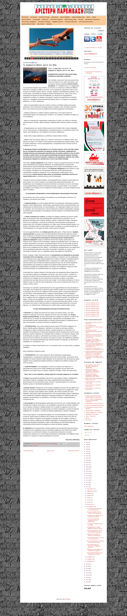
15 (61, 58)
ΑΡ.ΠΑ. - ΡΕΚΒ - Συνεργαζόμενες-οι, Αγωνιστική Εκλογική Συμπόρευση (94, 400)
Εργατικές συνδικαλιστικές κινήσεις (94, 405)
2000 (87, 449)
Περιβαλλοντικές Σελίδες (92, 414)
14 (58, 58)
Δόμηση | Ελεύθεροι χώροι (78, 17)
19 (72, 58)
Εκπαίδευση (88, 420)
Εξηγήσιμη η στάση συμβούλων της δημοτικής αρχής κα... (95, 550)
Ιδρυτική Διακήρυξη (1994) (92, 316)
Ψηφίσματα (49, 24)
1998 (87, 444)
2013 (87, 478)
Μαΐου (89, 497)
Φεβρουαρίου (91, 491)
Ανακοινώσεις (25, 17)
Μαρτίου (89, 493)
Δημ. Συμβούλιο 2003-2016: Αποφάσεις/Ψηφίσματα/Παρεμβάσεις (92, 366)
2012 (87, 475)
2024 (87, 577)
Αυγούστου (90, 504)
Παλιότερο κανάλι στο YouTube (93, 47)
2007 (87, 464)
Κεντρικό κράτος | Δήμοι (70, 19)
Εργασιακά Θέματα (26, 19)
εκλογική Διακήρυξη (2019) (92, 303)
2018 (87, 564)
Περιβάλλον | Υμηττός (57, 21)
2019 (87, 566)
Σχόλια (88, 435)
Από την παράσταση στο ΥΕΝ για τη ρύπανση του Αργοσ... (95, 541)
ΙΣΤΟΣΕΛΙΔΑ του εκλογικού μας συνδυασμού (93, 72)
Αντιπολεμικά (33, 17)
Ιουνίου (89, 500)
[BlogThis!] (65, 443)
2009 (87, 469)
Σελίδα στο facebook (90, 67)
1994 (87, 442)
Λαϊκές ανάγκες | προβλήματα (29, 21)
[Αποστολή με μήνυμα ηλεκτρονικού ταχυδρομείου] (63, 443)
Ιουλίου (89, 502)
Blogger (68, 599)
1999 (87, 447)
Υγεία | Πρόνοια (40, 24)
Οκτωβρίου (90, 556)
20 (75, 58)
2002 (87, 453)
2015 (87, 482)
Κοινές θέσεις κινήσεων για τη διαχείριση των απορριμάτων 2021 (94, 348)
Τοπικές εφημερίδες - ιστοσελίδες (94, 412)
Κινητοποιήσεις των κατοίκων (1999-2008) (93, 382)
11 (49, 58)
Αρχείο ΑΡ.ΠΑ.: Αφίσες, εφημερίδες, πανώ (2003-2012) (94, 379)
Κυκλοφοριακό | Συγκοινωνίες (92, 19)
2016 (87, 484)
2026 (87, 581)
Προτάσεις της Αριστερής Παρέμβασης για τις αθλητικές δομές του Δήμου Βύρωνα (93, 340)
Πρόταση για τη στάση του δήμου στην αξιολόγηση (94, 534)
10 (47, 58)
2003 (87, 455)
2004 (87, 458)
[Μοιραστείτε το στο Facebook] (68, 443)
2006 (87, 462)
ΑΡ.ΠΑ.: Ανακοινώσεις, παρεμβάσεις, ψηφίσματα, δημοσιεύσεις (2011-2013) (92, 375)
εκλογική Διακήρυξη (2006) (92, 308)
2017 (87, 486)
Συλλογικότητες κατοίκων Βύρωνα (94, 403)
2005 (87, 460)
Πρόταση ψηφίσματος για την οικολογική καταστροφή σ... (94, 531)
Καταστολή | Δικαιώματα (56, 19)
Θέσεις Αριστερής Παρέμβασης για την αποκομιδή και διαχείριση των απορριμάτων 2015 (94, 345)
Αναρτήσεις (89, 432)
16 (63, 58)
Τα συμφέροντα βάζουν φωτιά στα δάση (95, 524)
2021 (87, 570)
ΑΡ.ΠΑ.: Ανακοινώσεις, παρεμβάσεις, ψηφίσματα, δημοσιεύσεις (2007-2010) (92, 371)
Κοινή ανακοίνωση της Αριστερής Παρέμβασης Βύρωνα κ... (93, 546)
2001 (87, 451)
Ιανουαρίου (90, 488)
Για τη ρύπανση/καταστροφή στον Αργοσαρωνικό (94, 509)
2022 (87, 573)
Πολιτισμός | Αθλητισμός (71, 21)
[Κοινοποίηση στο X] (66, 443)
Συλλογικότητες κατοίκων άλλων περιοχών (93, 408)
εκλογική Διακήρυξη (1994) (92, 314)
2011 (87, 473)
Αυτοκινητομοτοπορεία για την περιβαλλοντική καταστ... (95, 553)
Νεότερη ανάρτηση (28, 450)
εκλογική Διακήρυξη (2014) (92, 304)
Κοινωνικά (80, 19)
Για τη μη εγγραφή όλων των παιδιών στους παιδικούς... (94, 512)
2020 (87, 568)
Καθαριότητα (45, 19)
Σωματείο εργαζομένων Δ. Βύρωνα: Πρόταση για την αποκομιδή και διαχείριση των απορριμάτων (94, 353)
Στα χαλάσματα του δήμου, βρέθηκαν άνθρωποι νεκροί (94, 527)
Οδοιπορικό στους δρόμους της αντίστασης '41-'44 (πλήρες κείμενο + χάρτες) (94, 357)
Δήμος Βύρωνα (54, 17)
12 (52, 58)
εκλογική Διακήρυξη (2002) (92, 310)
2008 (87, 467)
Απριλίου (89, 495)
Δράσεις (88, 17)
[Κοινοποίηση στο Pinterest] (69, 443)
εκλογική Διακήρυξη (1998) (92, 312)
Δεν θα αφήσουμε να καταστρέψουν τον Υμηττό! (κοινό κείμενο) (94, 327)
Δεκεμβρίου (90, 561)
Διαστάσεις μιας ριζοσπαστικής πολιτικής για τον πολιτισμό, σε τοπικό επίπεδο (93, 336)
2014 (87, 480)
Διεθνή (87, 418)
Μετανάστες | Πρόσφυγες (44, 21)
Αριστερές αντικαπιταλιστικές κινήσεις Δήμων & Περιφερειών (93, 396)
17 (66, 58)
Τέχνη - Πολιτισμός (90, 416)
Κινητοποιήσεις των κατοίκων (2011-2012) (93, 388)
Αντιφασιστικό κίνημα (44, 17)
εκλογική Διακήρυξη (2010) (92, 306)
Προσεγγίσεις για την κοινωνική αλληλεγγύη (93, 323)
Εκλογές (94, 17)
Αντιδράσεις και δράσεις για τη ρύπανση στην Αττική (95, 516)
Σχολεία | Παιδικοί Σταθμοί (28, 24)
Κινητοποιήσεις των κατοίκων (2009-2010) (93, 385)
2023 (87, 575)
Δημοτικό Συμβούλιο (65, 17)
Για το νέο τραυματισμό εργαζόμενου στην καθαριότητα (93, 520)
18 (69, 58)
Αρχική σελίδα (50, 450)
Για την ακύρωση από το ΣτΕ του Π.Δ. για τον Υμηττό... (95, 538)
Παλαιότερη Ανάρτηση (73, 450)
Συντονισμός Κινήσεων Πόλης (86, 21)
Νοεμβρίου (90, 559)
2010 (87, 471)
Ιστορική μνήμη (36, 19)
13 (55, 58)
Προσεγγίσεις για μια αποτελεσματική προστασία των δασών (93, 331)
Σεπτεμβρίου (90, 506)
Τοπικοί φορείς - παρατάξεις (92, 410)
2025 (87, 579)
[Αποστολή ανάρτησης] (61, 443)
